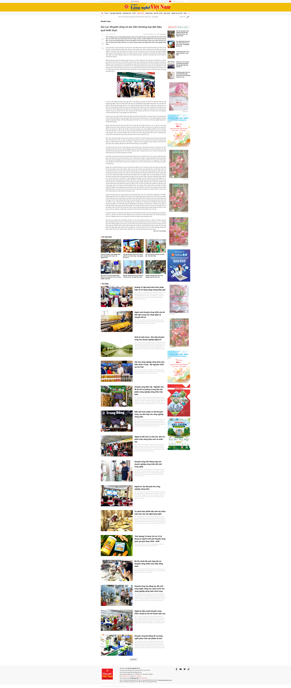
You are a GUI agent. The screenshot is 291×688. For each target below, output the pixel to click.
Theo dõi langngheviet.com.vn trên (151, 34)
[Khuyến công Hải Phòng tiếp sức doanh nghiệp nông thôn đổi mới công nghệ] (117, 470)
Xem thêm (133, 659)
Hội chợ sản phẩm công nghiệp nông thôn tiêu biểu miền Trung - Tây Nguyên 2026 (119, 16)
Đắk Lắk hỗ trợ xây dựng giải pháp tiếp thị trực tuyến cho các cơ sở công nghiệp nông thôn (111, 277)
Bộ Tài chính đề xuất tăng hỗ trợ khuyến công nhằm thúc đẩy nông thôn (149, 563)
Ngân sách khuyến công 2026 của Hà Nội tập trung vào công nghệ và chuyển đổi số (150, 314)
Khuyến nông (148, 13)
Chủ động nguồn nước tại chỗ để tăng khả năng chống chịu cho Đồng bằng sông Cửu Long (183, 74)
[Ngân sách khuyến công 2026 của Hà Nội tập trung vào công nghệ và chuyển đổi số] (117, 321)
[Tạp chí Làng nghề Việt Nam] (107, 673)
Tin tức (106, 13)
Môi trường (167, 13)
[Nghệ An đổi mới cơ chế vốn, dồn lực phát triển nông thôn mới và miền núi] (117, 445)
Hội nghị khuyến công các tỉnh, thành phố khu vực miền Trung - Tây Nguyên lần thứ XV (133, 256)
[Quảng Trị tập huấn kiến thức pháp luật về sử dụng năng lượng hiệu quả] (117, 296)
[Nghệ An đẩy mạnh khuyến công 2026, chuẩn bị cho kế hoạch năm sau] (117, 620)
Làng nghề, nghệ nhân (115, 13)
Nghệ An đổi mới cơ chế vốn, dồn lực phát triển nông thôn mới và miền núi (150, 439)
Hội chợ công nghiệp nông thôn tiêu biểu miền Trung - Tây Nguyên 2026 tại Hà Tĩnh (149, 364)
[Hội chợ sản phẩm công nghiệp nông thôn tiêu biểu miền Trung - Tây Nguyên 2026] (111, 246)
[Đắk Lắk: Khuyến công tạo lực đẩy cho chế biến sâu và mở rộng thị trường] (133, 267)
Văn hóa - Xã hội (158, 13)
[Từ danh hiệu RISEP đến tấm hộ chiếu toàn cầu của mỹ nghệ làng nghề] (117, 520)
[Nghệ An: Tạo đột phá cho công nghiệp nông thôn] (117, 495)
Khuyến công (140, 13)
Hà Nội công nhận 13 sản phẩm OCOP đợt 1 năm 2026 (182, 53)
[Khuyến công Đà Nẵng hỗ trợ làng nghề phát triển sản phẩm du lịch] (117, 645)
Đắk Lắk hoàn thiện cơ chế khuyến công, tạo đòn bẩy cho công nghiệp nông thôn (149, 414)
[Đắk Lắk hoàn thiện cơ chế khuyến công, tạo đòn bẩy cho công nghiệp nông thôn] (117, 420)
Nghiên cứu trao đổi (177, 13)
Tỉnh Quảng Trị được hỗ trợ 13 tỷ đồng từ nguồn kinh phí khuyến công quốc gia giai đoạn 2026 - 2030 (150, 538)
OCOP (134, 13)
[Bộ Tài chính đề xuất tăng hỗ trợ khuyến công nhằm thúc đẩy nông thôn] (117, 570)
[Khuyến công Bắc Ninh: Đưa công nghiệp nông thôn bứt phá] (156, 267)
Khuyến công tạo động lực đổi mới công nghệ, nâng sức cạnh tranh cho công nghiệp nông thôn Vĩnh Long (150, 588)
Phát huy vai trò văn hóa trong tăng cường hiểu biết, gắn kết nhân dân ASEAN (182, 64)
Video (185, 13)
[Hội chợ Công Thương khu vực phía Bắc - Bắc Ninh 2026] (156, 246)
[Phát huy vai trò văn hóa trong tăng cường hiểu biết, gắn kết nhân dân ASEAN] (171, 65)
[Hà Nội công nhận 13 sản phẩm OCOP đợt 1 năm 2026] (171, 54)
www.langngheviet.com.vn (165, 680)
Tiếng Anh (170, 1)
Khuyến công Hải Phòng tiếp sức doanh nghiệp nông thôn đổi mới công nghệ (148, 464)
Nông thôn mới (127, 13)
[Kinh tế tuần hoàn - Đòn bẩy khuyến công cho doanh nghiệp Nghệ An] (117, 346)
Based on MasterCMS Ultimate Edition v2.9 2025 (113, 686)
